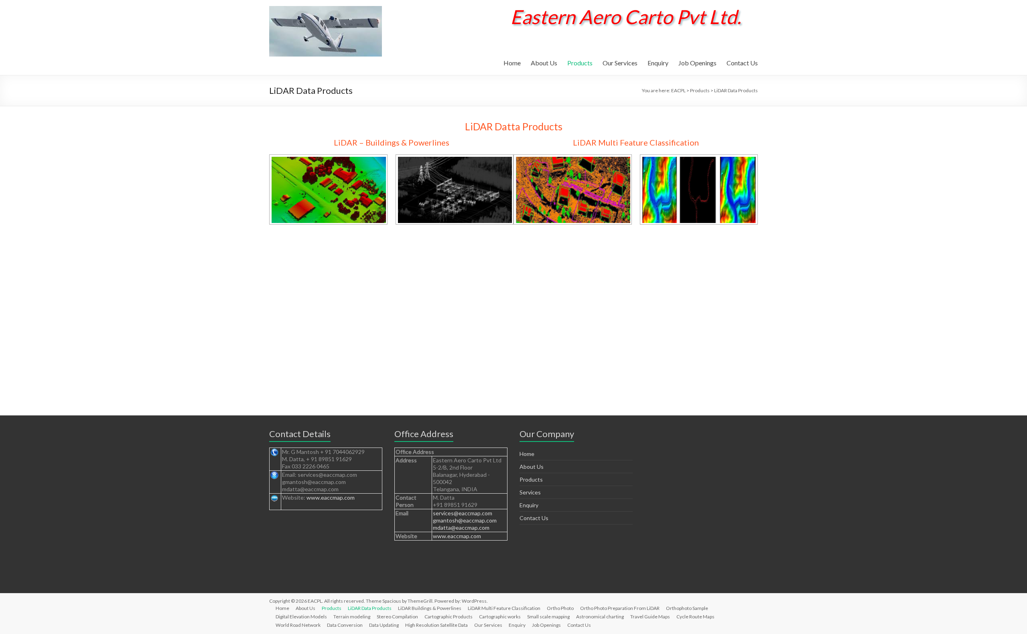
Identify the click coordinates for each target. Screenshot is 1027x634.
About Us (544, 63)
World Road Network (298, 625)
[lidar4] (699, 160)
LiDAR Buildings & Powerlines (429, 608)
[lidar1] (329, 160)
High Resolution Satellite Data (436, 625)
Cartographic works (500, 617)
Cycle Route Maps (695, 617)
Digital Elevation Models (301, 617)
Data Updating (384, 625)
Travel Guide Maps (650, 617)
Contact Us (742, 63)
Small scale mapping (548, 617)
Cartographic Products (448, 617)
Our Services (620, 63)
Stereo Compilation (397, 617)
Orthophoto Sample (687, 608)
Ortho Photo (560, 608)
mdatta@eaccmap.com (461, 527)
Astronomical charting (600, 617)
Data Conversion (345, 625)
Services (530, 492)
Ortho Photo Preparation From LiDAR (620, 608)
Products (580, 63)
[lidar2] (455, 160)
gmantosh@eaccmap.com (465, 520)
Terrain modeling (351, 617)
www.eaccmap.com (330, 497)
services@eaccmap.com (462, 513)
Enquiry (657, 63)
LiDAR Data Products (370, 608)
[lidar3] (573, 160)
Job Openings (697, 63)
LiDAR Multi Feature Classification (504, 608)
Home (512, 63)
